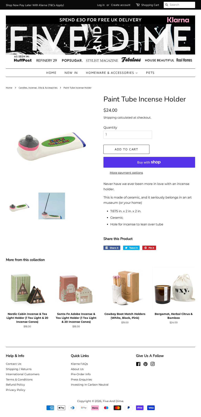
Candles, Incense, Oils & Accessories (38, 87)
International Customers (22, 374)
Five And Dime (113, 401)
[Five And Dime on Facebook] (138, 364)
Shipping (110, 117)
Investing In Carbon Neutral (90, 384)
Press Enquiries (81, 379)
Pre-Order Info (81, 374)
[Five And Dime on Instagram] (152, 364)
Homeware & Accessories (110, 72)
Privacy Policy (15, 389)
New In (71, 72)
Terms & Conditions (19, 379)
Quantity (110, 127)
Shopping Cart (150, 4)
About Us (77, 369)
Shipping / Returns (19, 369)
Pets (150, 72)
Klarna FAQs (79, 363)
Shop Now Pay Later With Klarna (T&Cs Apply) (35, 5)
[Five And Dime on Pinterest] (145, 364)
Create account (120, 4)
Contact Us (13, 363)
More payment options (126, 173)
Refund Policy (15, 384)
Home (51, 72)
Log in (101, 4)
